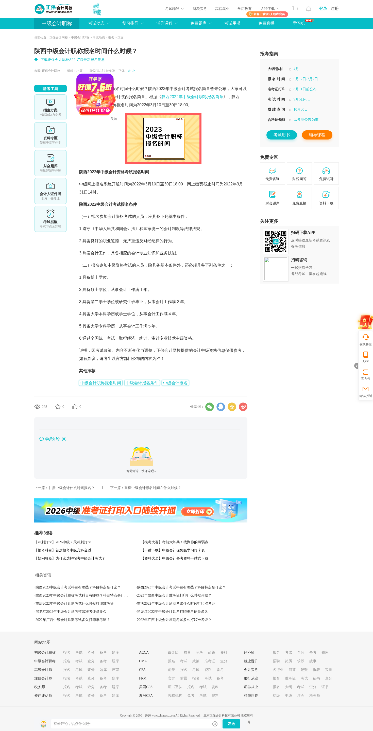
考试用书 (232, 23)
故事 (312, 661)
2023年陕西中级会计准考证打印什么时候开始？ (174, 595)
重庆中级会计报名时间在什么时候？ (152, 488)
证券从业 (251, 687)
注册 (335, 8)
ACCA (144, 652)
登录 (323, 8)
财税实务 (200, 9)
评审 (115, 670)
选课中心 (50, 107)
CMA (143, 661)
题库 (115, 652)
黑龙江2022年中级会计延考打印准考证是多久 (71, 612)
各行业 (278, 670)
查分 (91, 652)
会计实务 (251, 670)
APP (366, 361)
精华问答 (251, 696)
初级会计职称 (45, 652)
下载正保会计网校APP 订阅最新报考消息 (73, 60)
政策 (211, 652)
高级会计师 (43, 670)
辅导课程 (317, 135)
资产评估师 (43, 696)
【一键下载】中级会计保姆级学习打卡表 (173, 550)
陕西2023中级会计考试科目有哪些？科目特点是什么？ (78, 587)
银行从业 (251, 678)
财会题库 (50, 163)
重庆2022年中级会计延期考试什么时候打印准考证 (75, 603)
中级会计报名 (175, 383)
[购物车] (295, 7)
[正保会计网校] (53, 9)
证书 (316, 678)
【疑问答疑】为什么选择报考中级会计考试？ (69, 558)
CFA (142, 670)
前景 (187, 652)
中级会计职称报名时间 (107, 88)
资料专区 (50, 135)
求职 (300, 661)
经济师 (249, 652)
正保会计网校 (58, 37)
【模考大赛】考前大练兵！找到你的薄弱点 (174, 542)
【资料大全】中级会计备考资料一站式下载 (174, 558)
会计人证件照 (50, 191)
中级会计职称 (57, 23)
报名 (111, 37)
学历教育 (245, 9)
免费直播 (266, 23)
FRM (142, 678)
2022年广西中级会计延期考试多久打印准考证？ (73, 620)
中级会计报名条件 (142, 383)
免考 (199, 652)
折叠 (356, 366)
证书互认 (175, 687)
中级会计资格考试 (116, 172)
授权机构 (175, 696)
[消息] (309, 7)
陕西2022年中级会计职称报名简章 (192, 97)
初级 (276, 696)
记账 (304, 670)
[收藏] (58, 407)
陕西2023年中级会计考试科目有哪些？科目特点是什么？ (181, 587)
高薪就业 (222, 9)
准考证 (210, 661)
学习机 (299, 23)
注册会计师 (43, 678)
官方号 (365, 378)
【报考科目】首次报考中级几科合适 (62, 550)
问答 (292, 670)
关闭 (130, 135)
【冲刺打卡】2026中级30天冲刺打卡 (62, 542)
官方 (171, 678)
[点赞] (75, 407)
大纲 (288, 687)
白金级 (173, 652)
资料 (223, 652)
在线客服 (366, 344)
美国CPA (146, 687)
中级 (288, 696)
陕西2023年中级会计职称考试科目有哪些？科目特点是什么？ (83, 595)
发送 (231, 724)
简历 (288, 661)
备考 (103, 652)
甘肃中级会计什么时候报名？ (71, 488)
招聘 (276, 661)
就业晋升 (251, 661)
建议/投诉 (365, 396)
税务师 (39, 687)
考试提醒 (50, 219)
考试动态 (99, 37)
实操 (328, 670)
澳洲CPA (146, 696)
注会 (300, 696)
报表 (316, 670)
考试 (78, 652)
